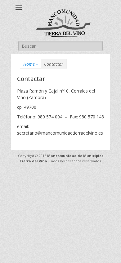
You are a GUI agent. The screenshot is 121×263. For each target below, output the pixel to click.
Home (30, 64)
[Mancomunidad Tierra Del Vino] (63, 23)
